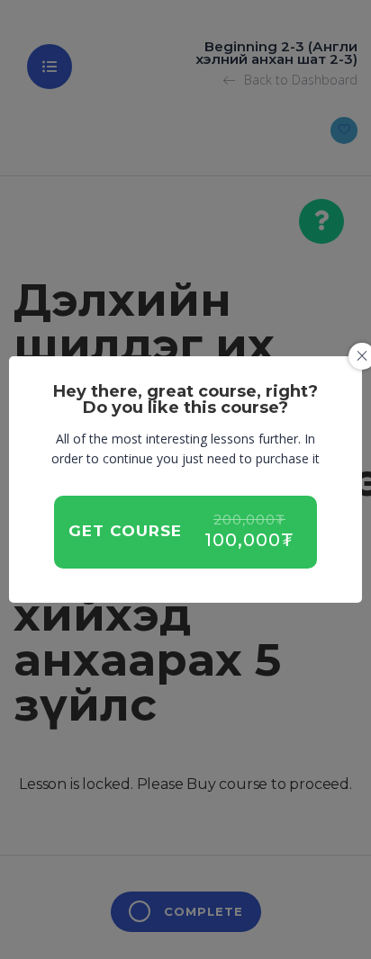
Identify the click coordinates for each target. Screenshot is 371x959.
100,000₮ (249, 539)
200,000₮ (249, 520)
